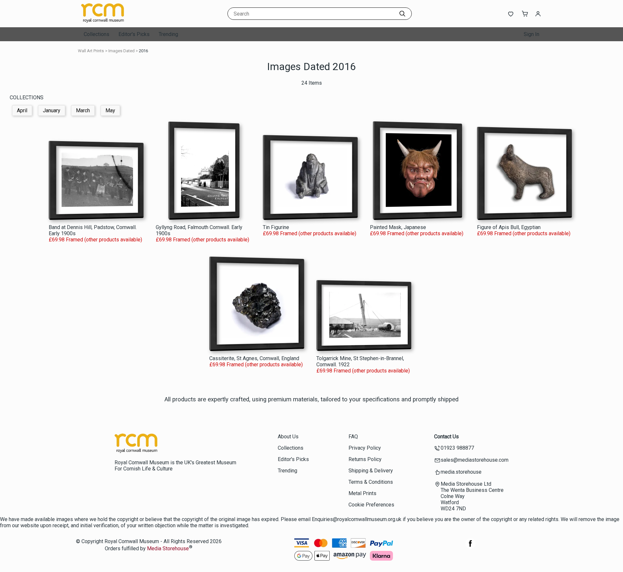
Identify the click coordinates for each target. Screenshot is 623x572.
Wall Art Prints (91, 50)
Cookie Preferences (371, 505)
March (83, 110)
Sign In (531, 34)
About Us (288, 436)
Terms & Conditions (370, 482)
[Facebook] (470, 547)
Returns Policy (365, 459)
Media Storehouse (168, 549)
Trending (168, 34)
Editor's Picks (134, 34)
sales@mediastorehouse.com (474, 460)
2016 (143, 50)
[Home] (121, 21)
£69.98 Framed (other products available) (95, 240)
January (51, 110)
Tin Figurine (276, 227)
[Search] (402, 14)
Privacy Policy (364, 448)
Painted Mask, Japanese (398, 227)
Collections (96, 34)
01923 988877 (457, 448)
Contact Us (446, 436)
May (110, 110)
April (22, 110)
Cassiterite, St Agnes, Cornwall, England (254, 358)
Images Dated (121, 50)
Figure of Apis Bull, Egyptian (509, 227)
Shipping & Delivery (370, 471)
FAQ (353, 436)
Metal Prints (362, 493)
